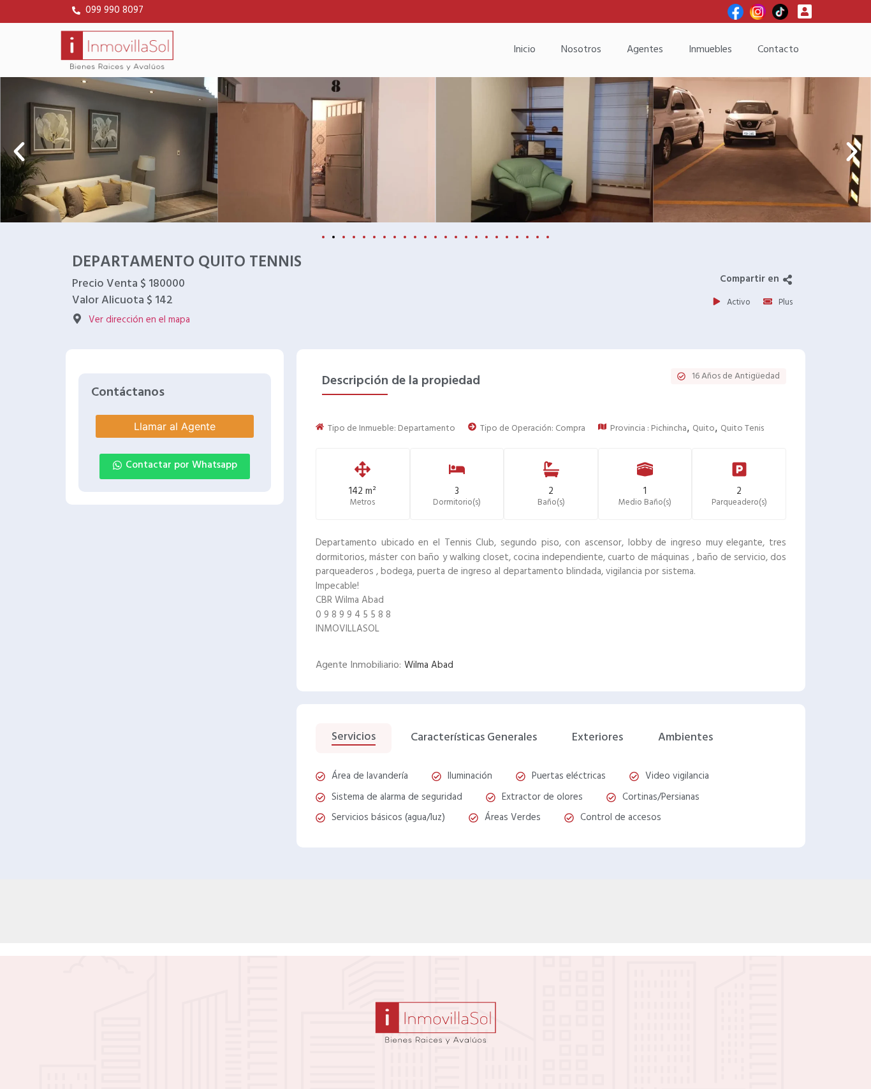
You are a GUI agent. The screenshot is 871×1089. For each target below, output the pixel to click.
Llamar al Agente (175, 426)
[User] (805, 11)
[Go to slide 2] (333, 237)
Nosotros (581, 49)
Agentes (645, 49)
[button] (19, 151)
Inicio (524, 49)
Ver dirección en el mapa (139, 320)
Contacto (778, 49)
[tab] (354, 738)
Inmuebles (710, 49)
